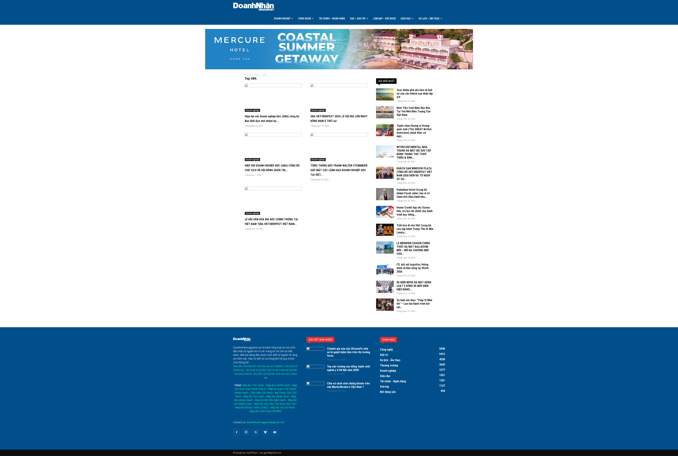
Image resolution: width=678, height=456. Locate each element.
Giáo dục (406, 18)
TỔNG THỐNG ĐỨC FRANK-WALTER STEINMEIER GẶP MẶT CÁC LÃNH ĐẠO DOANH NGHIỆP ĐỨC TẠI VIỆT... (338, 170)
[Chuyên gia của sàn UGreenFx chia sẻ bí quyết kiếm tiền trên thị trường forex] (315, 353)
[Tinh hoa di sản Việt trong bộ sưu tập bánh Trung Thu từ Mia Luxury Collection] (385, 230)
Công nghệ (304, 18)
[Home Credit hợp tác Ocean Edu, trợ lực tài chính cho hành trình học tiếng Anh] (385, 212)
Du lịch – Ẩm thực (429, 18)
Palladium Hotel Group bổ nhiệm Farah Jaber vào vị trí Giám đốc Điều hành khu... (413, 193)
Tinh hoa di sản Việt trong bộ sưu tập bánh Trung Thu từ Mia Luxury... (415, 229)
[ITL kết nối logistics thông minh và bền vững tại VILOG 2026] (385, 269)
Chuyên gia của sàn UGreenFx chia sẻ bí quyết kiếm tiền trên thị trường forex (348, 352)
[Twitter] (255, 432)
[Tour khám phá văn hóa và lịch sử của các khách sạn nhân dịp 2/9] (385, 94)
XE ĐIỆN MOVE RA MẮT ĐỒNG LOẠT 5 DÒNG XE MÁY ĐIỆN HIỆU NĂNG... (414, 286)
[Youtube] (274, 432)
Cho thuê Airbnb (243, 373)
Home (248, 74)
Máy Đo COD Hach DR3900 (265, 411)
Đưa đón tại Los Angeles (270, 366)
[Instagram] (246, 432)
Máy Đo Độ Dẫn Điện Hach (270, 400)
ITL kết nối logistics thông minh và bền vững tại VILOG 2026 (413, 268)
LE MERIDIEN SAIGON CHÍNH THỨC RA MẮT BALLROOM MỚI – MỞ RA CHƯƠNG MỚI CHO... (413, 248)
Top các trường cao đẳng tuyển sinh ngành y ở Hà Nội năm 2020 (348, 368)
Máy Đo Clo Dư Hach (282, 407)
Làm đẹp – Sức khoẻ (384, 18)
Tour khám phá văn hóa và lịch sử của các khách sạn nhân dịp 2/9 (415, 93)
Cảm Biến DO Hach (261, 392)
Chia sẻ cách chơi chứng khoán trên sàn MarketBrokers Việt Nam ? (348, 385)
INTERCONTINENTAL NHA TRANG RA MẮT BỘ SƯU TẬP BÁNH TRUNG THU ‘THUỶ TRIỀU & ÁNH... (414, 152)
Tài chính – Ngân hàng (332, 18)
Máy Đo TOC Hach (253, 385)
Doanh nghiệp (282, 18)
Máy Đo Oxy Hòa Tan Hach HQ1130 (274, 403)
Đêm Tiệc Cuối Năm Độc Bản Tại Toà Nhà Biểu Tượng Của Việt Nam (413, 111)
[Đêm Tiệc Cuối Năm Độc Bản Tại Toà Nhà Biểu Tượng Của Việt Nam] (385, 112)
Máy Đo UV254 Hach (278, 385)
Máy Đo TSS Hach (253, 396)
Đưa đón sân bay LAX (245, 366)
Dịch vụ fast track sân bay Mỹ (282, 370)
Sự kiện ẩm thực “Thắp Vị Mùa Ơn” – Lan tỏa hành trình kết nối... (414, 303)
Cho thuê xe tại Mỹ (255, 370)
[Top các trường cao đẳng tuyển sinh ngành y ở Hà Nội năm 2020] (315, 371)
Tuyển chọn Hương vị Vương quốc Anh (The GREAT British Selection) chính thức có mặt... (414, 131)
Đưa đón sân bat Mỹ (264, 373)
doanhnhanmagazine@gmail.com (266, 422)
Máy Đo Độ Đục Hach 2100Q (251, 407)
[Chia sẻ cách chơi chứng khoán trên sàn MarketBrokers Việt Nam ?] (315, 388)
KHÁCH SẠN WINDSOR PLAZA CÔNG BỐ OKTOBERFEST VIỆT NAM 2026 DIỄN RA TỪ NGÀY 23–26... (414, 174)
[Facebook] (236, 432)
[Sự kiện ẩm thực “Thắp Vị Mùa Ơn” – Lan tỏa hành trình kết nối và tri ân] (385, 304)
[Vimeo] (265, 432)
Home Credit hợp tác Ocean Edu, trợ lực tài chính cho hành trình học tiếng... (415, 211)
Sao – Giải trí (357, 18)
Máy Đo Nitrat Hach (277, 396)
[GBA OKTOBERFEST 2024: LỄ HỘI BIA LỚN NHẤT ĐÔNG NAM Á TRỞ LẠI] (339, 98)
